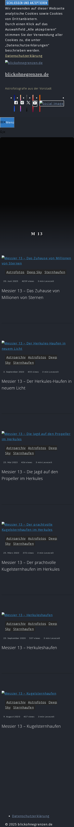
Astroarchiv (16, 357)
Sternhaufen (55, 272)
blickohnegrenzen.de (27, 74)
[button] (3, 132)
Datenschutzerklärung (24, 56)
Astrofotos (15, 272)
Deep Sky (34, 272)
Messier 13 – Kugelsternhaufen (31, 726)
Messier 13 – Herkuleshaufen (29, 647)
